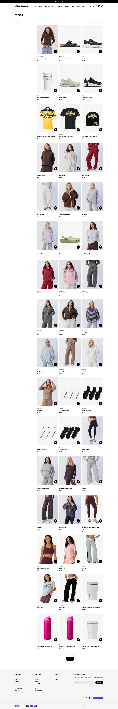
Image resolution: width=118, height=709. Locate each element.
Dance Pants (84, 568)
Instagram (56, 679)
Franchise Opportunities (20, 683)
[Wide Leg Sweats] (92, 157)
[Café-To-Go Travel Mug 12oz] (47, 78)
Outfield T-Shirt (40, 607)
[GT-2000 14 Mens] (92, 39)
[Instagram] (102, 6)
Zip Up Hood (62, 175)
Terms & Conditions (19, 688)
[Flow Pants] (92, 470)
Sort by (92, 22)
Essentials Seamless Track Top (43, 58)
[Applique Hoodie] (47, 235)
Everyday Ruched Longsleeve (43, 488)
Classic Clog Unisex (63, 253)
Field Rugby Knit (85, 332)
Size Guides (37, 686)
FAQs (36, 688)
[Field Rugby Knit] (92, 313)
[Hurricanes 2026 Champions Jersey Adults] (47, 118)
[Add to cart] (55, 51)
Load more (70, 659)
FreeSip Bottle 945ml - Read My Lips (44, 646)
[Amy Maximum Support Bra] (47, 549)
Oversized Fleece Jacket (64, 214)
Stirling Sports (88, 705)
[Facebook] (99, 6)
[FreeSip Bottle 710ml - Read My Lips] (70, 628)
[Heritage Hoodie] (47, 274)
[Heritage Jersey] (70, 313)
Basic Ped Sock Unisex (64, 449)
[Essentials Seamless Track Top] (47, 39)
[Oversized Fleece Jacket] (70, 196)
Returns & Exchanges (39, 683)
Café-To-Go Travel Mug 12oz (43, 97)
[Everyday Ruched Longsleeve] (47, 470)
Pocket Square (100, 705)
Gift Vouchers (17, 681)
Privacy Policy (17, 690)
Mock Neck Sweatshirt (41, 175)
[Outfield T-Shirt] (47, 588)
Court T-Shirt (62, 568)
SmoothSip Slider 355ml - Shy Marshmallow (91, 607)
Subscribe (99, 682)
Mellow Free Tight (86, 449)
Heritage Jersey (62, 332)
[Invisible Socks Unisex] (70, 391)
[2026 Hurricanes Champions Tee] (70, 118)
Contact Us (37, 679)
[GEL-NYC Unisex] (70, 78)
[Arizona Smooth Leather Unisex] (70, 39)
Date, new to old (98, 22)
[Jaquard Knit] (92, 196)
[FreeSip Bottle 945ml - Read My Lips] (47, 628)
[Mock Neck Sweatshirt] (47, 157)
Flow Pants (84, 488)
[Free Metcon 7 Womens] (92, 78)
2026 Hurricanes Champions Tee (66, 136)
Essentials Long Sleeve (87, 253)
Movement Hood (62, 527)
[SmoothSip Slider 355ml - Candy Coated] (92, 628)
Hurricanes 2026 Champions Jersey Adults (46, 136)
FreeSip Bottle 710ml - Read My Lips (67, 646)
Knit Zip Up (39, 332)
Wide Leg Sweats (85, 175)
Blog (16, 686)
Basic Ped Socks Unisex (42, 449)
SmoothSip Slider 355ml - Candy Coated (90, 646)
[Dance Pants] (92, 549)
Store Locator (17, 679)
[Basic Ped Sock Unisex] (70, 430)
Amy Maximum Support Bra (43, 568)
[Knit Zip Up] (47, 313)
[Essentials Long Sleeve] (92, 235)
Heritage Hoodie (40, 292)
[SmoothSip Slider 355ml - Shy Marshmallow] (92, 588)
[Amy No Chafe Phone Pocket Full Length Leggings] (92, 509)
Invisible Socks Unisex (64, 410)
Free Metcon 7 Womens (87, 97)
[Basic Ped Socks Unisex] (47, 430)
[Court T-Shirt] (70, 549)
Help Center (37, 677)
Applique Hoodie (40, 253)
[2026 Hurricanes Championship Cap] (92, 118)
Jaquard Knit (84, 214)
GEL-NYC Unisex (62, 97)
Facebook (56, 677)
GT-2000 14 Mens (85, 58)
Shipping (36, 681)
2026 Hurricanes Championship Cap (89, 136)
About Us (17, 677)
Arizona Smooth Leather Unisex (66, 58)
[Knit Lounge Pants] (92, 274)
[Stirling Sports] (21, 6)
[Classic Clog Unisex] (70, 235)
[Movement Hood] (70, 509)
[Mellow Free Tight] (92, 430)
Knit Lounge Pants (86, 292)
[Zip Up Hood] (70, 157)
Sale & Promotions (38, 690)
